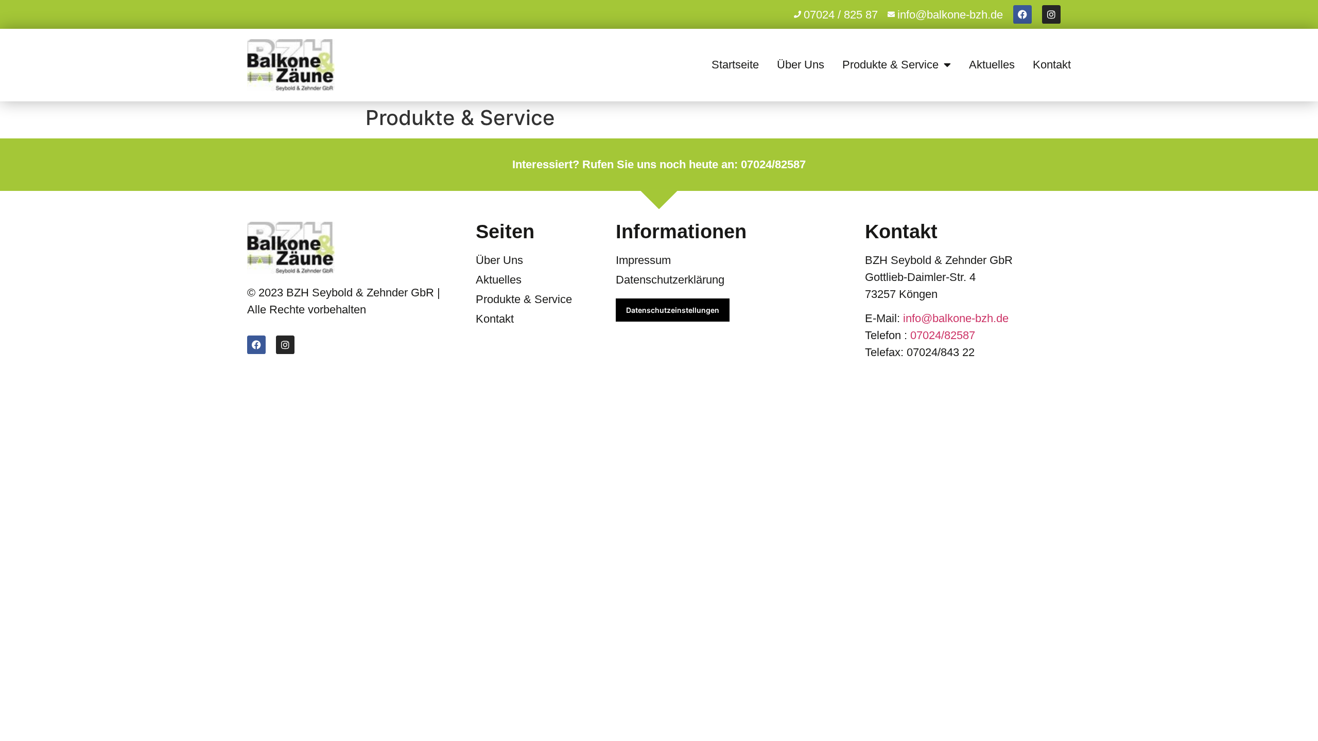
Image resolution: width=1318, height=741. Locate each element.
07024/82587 (942, 335)
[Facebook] (1022, 14)
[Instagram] (1051, 14)
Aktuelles (992, 64)
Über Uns (800, 64)
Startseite (735, 64)
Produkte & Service (890, 64)
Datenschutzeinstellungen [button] (672, 310)
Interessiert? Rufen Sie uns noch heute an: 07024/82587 (659, 164)
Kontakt (1052, 64)
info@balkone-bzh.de (956, 318)
